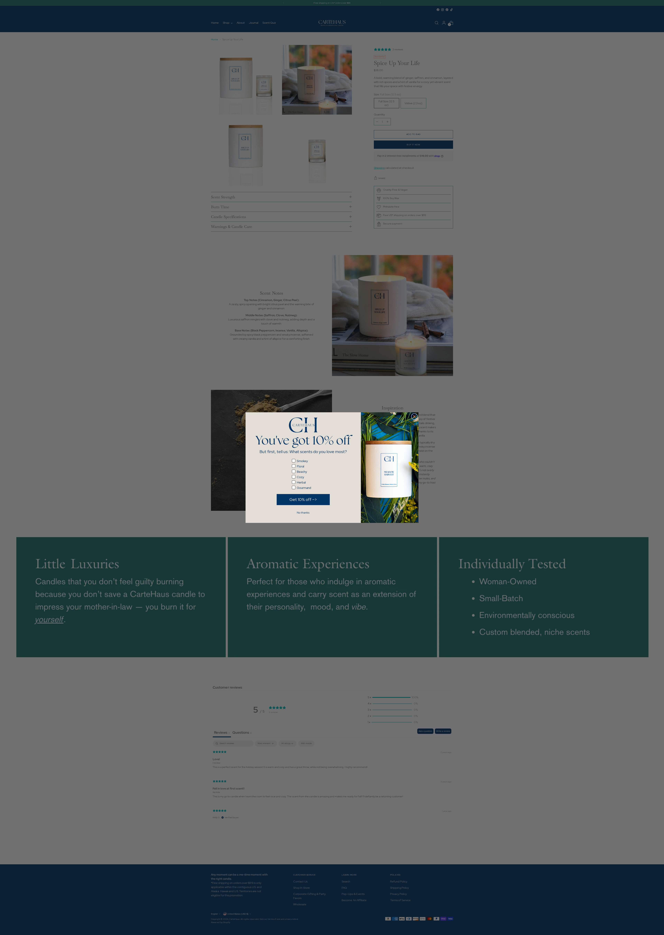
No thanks (303, 512)
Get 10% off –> (303, 499)
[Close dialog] (414, 416)
